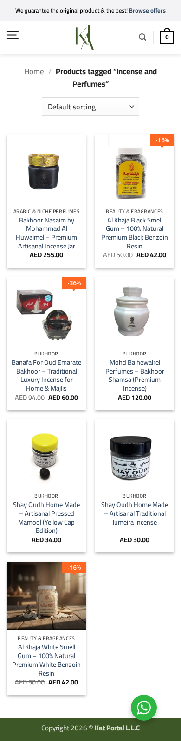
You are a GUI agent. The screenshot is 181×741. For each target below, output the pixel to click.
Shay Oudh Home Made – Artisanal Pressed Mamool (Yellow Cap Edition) (46, 517)
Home (34, 71)
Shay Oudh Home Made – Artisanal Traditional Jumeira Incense (134, 513)
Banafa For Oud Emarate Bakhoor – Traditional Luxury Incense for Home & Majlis (46, 375)
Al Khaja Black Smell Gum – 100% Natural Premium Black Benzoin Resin (134, 233)
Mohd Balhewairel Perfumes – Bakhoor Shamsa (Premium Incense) (134, 375)
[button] (13, 35)
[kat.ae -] (85, 37)
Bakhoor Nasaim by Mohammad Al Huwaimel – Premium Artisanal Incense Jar (46, 233)
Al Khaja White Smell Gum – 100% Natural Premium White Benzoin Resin (46, 660)
